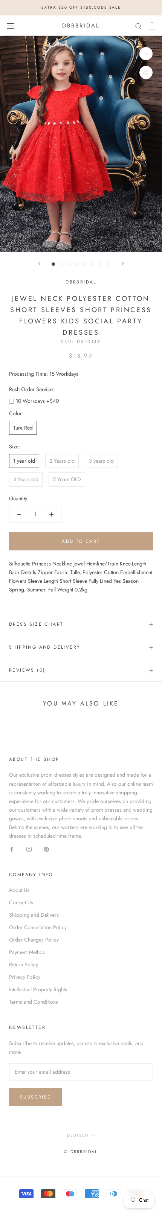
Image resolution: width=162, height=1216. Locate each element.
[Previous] (39, 263)
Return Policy (23, 964)
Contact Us (21, 902)
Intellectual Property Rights (38, 989)
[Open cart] (152, 25)
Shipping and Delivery (44, 647)
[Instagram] (29, 848)
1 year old (24, 461)
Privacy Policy (24, 977)
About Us (19, 890)
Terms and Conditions (33, 1002)
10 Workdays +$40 (37, 401)
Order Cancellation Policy (38, 927)
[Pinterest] (46, 848)
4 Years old (25, 479)
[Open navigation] (10, 26)
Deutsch (78, 1135)
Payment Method (27, 952)
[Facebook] (11, 848)
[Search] (138, 25)
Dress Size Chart (36, 624)
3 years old (101, 461)
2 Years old (62, 461)
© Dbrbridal (81, 1152)
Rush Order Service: (31, 389)
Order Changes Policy (34, 939)
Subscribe (35, 1097)
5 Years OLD (67, 479)
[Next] (123, 263)
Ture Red (23, 427)
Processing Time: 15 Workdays (43, 374)
